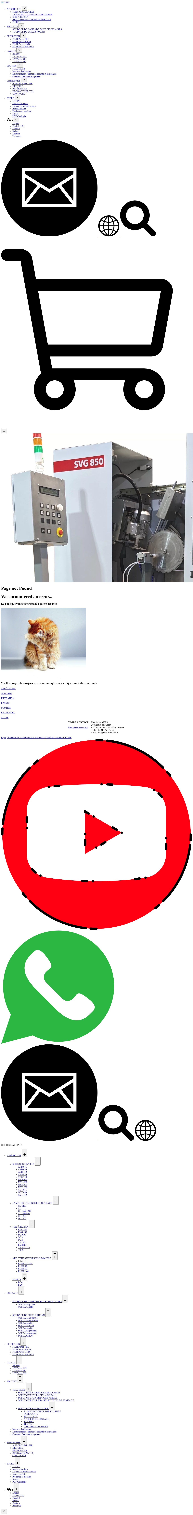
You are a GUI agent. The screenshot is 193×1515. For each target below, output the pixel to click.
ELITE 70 (22, 1266)
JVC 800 (22, 1216)
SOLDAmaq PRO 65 (28, 1318)
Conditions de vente (16, 737)
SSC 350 (22, 1242)
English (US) (18, 126)
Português (16, 136)
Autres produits (19, 108)
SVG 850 (22, 1174)
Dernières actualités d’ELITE (58, 737)
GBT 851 (22, 1190)
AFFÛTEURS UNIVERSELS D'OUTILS (31, 19)
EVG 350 (22, 1229)
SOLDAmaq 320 (26, 1325)
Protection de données (35, 737)
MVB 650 (22, 1187)
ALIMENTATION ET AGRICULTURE (42, 1411)
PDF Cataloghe (19, 116)
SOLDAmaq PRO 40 (28, 1320)
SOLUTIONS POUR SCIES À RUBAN (37, 1395)
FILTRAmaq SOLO (21, 41)
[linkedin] (116, 1140)
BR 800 (15, 54)
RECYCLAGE (31, 1416)
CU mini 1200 (24, 1211)
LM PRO (22, 1245)
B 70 (20, 1282)
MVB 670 (22, 1184)
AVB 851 (22, 1167)
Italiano (15, 131)
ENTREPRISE (13, 81)
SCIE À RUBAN (20, 17)
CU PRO (22, 1206)
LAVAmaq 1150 (19, 56)
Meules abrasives (20, 103)
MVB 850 (22, 1179)
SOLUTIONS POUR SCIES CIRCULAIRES (39, 1392)
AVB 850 (22, 1169)
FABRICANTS (31, 1414)
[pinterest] (145, 1140)
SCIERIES (29, 1421)
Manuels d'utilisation (21, 71)
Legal (3, 737)
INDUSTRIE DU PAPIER (36, 1426)
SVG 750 (22, 1177)
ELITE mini (23, 1271)
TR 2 (20, 1250)
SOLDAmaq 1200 (26, 1304)
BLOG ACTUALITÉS (22, 91)
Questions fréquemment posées (26, 76)
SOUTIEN (12, 66)
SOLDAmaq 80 (25, 1328)
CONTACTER (19, 94)
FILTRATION (13, 36)
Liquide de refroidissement (24, 106)
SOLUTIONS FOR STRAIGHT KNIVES (37, 1398)
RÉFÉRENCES (19, 88)
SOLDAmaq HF (25, 1307)
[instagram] (49, 1140)
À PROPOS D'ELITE (22, 83)
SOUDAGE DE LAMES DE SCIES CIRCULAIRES (37, 29)
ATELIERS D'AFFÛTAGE (36, 1419)
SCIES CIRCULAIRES (23, 12)
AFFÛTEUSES (14, 9)
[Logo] (96, 2)
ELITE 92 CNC (25, 1263)
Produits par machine (21, 111)
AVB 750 (22, 1172)
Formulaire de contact (78, 727)
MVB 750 (22, 1182)
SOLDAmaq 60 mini (27, 1330)
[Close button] (4, 1511)
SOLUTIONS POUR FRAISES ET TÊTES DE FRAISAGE (46, 1400)
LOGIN (16, 101)
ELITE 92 (22, 1268)
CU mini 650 (24, 1213)
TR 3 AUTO (24, 1247)
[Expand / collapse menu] (24, 8)
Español (16, 128)
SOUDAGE (12, 26)
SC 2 (20, 1240)
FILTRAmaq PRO (20, 39)
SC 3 (20, 1237)
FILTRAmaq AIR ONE (23, 46)
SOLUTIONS (18, 69)
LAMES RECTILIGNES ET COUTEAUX (32, 14)
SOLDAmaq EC (25, 1323)
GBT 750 (22, 1195)
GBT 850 (22, 1192)
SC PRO (22, 1235)
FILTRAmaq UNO (21, 44)
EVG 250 (22, 1232)
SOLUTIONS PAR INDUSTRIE (33, 1408)
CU (19, 1208)
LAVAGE (11, 51)
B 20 (20, 1285)
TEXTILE (28, 1424)
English (15, 123)
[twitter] (96, 929)
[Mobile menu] (4, 431)
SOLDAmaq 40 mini (27, 1333)
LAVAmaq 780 (19, 61)
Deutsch (16, 133)
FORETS (16, 22)
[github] (57, 1043)
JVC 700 (22, 1218)
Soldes (15, 114)
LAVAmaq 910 (19, 59)
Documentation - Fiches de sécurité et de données (34, 74)
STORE (10, 98)
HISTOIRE (17, 86)
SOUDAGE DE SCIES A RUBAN (28, 32)
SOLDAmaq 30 (25, 1336)
